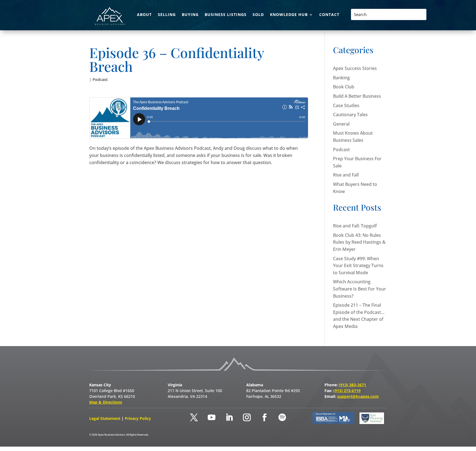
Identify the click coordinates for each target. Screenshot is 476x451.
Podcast (100, 79)
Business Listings (226, 15)
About (144, 15)
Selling (167, 15)
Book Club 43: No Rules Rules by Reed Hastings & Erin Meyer (359, 242)
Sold (258, 15)
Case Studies (346, 105)
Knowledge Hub (289, 15)
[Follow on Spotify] (282, 417)
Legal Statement (105, 418)
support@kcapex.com (358, 396)
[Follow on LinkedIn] (229, 417)
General (341, 124)
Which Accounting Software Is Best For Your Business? (359, 289)
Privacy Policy (138, 418)
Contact (329, 15)
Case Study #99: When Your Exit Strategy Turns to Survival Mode (358, 266)
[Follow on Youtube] (211, 417)
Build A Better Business (357, 96)
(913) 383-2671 (352, 384)
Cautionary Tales (350, 115)
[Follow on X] (194, 417)
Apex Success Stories (355, 68)
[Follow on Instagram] (247, 417)
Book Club (343, 87)
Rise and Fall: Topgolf (355, 226)
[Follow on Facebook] (264, 417)
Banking (341, 78)
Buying (190, 15)
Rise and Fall (346, 175)
